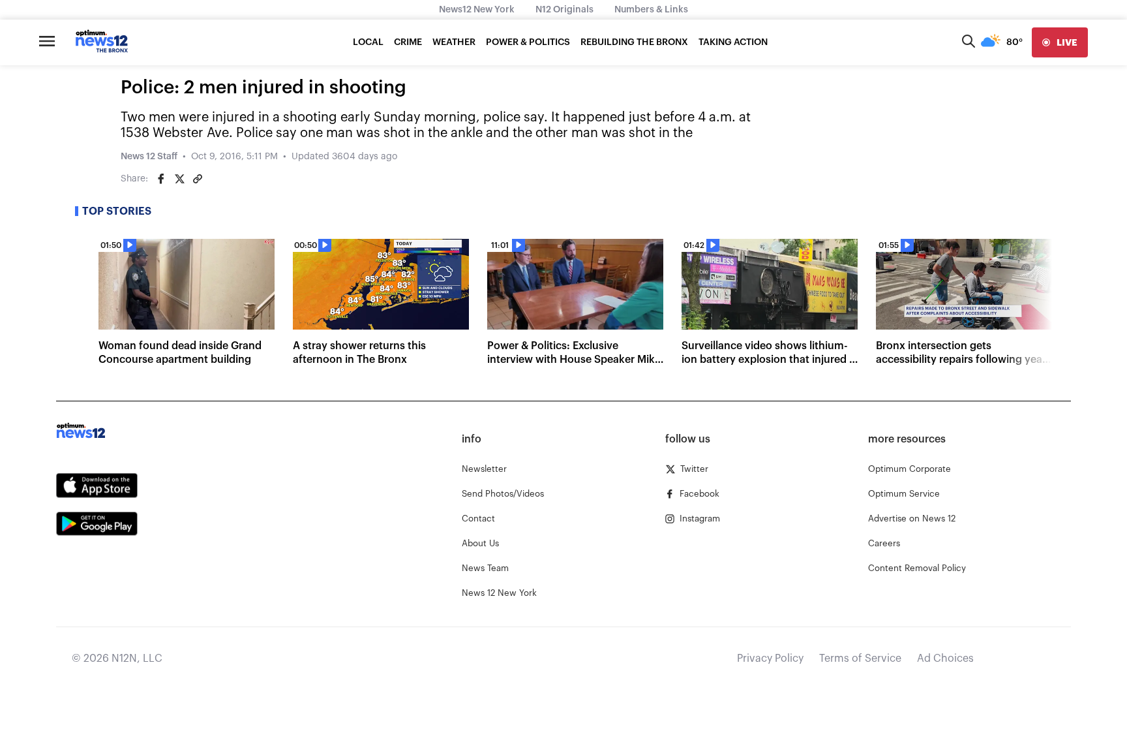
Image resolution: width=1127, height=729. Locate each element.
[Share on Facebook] (161, 179)
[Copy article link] (197, 179)
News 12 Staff (149, 156)
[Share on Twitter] (179, 179)
